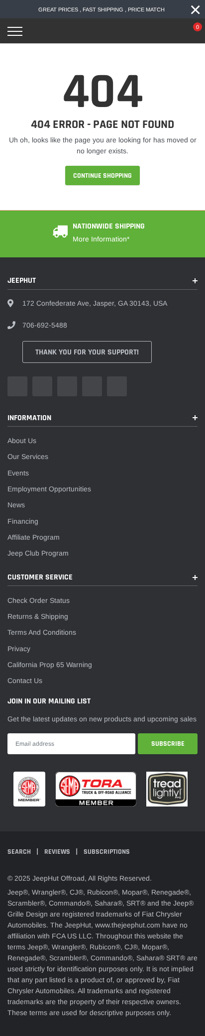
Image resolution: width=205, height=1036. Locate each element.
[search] (40, 31)
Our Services (27, 456)
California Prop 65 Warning (49, 665)
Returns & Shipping (37, 616)
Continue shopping (102, 175)
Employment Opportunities (49, 489)
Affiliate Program (33, 537)
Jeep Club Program (38, 553)
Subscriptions (107, 851)
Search (19, 851)
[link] (17, 386)
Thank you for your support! (87, 352)
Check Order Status (38, 600)
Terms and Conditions (41, 632)
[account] (168, 31)
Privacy (18, 649)
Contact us (24, 681)
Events (18, 473)
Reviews (58, 851)
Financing (22, 521)
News (16, 505)
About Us (21, 441)
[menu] (14, 31)
